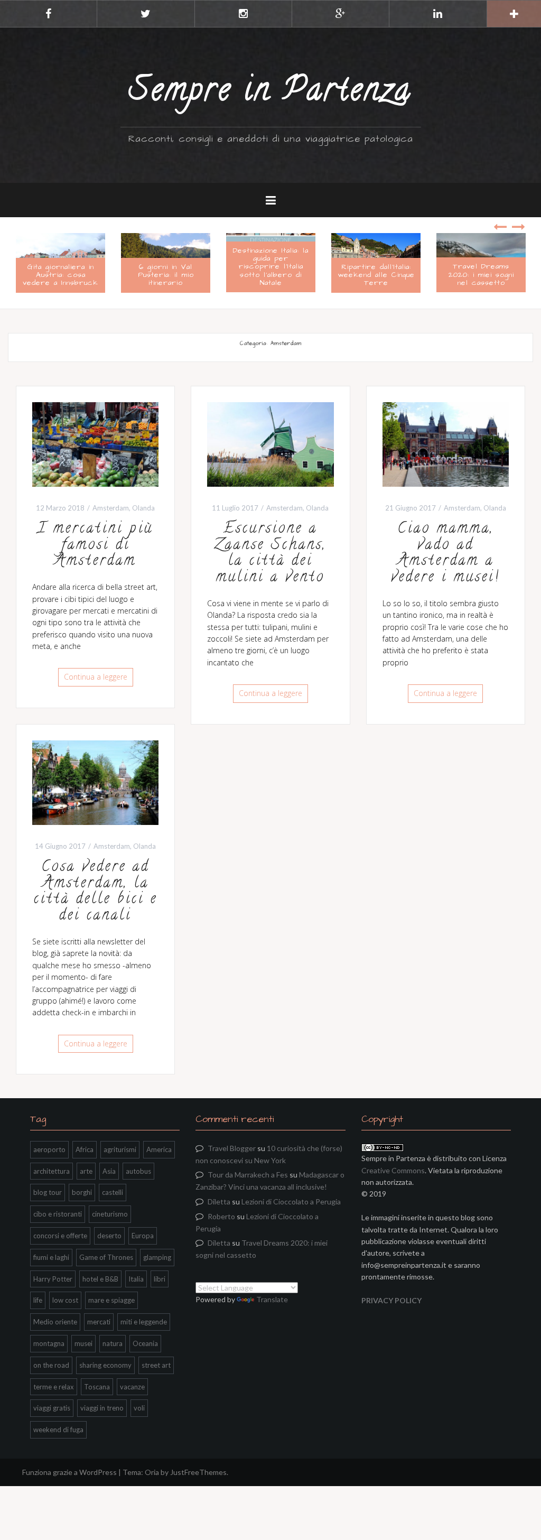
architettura (51, 1171)
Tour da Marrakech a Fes (248, 1174)
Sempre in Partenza (270, 92)
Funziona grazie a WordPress (69, 1472)
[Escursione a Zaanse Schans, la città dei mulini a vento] (270, 443)
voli (139, 1408)
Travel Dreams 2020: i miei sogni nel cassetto (378, 274)
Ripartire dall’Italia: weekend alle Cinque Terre (273, 275)
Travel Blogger (232, 1148)
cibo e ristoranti (57, 1214)
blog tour (47, 1192)
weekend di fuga (58, 1429)
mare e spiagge (111, 1300)
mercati (98, 1322)
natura (112, 1343)
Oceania (145, 1343)
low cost (65, 1300)
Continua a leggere (95, 677)
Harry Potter (52, 1279)
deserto (109, 1235)
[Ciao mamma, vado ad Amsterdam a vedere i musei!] (446, 443)
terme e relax (53, 1387)
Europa (143, 1235)
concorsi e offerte (60, 1235)
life (37, 1300)
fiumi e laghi (51, 1257)
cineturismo (110, 1214)
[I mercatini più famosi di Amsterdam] (95, 443)
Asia (109, 1171)
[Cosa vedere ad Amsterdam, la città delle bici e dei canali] (95, 781)
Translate (272, 1299)
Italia (136, 1279)
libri (159, 1279)
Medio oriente (55, 1322)
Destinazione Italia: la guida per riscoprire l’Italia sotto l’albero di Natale (168, 267)
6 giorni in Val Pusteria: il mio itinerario (63, 275)
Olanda (143, 508)
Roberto (221, 1216)
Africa (85, 1149)
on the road (51, 1365)
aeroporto (49, 1149)
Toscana (97, 1387)
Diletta (219, 1201)
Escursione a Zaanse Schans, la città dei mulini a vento (270, 554)
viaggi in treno (102, 1408)
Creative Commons (393, 1170)
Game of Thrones (106, 1257)
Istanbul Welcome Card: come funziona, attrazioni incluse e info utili (483, 270)
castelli (112, 1192)
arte (86, 1171)
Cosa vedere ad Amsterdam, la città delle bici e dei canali (95, 892)
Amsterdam (110, 508)
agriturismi (120, 1149)
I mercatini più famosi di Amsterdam (95, 546)
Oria (152, 1472)
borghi (82, 1192)
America (159, 1149)
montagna (48, 1343)
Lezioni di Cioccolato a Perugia (291, 1201)
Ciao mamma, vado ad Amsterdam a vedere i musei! (445, 554)
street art (156, 1365)
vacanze (132, 1387)
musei (83, 1343)
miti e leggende (143, 1322)
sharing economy (105, 1365)
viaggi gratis (51, 1408)
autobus (138, 1171)
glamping (157, 1257)
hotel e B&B (100, 1279)
